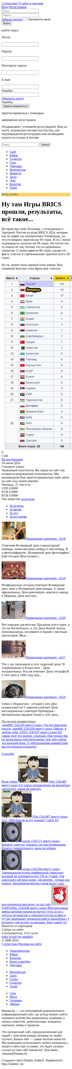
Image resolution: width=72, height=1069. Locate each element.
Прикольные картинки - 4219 (46, 578)
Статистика (9, 3)
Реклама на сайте (30, 944)
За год (14, 513)
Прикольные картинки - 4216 (46, 697)
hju (20, 936)
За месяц (15, 509)
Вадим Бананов (12, 459)
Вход (5, 7)
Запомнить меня (39, 19)
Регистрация (17, 7)
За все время (18, 516)
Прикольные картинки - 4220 (46, 617)
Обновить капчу (13, 98)
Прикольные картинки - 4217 (46, 657)
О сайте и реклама (30, 3)
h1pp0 (13, 936)
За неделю (17, 506)
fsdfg (5, 936)
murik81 (27, 936)
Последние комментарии (19, 721)
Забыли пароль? (12, 19)
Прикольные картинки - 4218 (46, 538)
